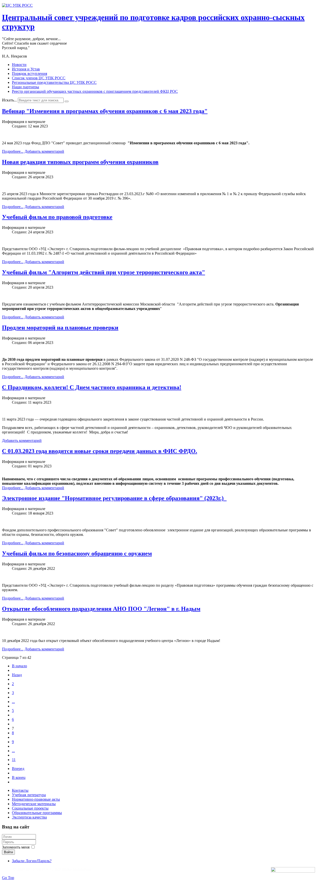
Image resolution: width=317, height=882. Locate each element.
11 (14, 760)
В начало (19, 666)
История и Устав (26, 69)
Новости (19, 64)
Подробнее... (13, 151)
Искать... (9, 100)
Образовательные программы (37, 813)
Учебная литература (29, 795)
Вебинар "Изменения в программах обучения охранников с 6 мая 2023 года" (105, 111)
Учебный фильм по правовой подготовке (57, 217)
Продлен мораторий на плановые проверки (60, 327)
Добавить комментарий (44, 151)
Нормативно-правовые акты (36, 799)
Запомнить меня (15, 847)
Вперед (18, 768)
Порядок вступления (29, 73)
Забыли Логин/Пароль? (32, 861)
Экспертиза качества (29, 817)
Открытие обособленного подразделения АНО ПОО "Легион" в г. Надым (101, 609)
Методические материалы (34, 804)
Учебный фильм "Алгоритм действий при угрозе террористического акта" (103, 272)
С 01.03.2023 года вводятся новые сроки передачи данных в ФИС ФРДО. (99, 451)
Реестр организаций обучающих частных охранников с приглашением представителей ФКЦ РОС (95, 91)
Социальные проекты (30, 808)
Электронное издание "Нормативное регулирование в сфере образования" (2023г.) (114, 498)
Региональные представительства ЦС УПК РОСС (54, 82)
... (13, 702)
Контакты (20, 790)
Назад (17, 675)
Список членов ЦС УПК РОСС (38, 78)
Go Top (8, 878)
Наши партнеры (25, 87)
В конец (19, 777)
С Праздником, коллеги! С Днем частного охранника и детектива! (91, 387)
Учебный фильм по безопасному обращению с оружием (77, 553)
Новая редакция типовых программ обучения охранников (80, 162)
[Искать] (67, 101)
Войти (8, 852)
